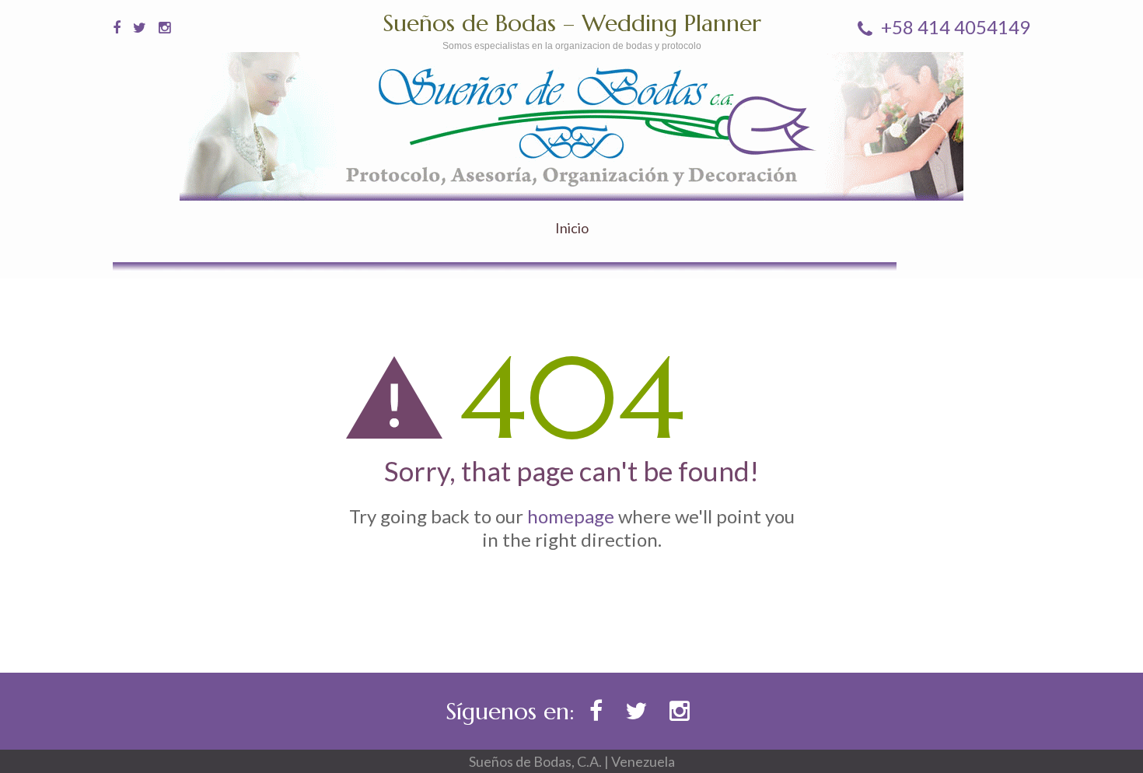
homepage (570, 516)
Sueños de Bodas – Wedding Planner (572, 23)
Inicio (572, 228)
